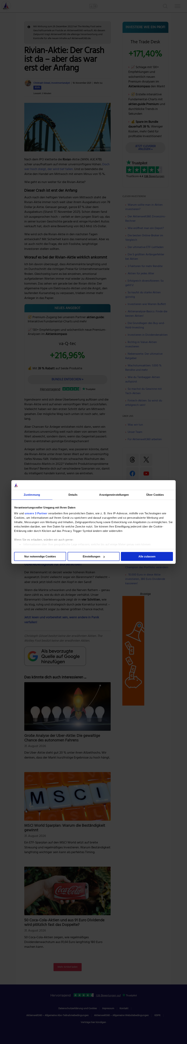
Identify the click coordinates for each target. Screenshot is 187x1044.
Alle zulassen (146, 556)
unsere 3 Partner (36, 513)
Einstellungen (91, 556)
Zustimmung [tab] (32, 494)
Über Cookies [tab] (155, 494)
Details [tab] (72, 494)
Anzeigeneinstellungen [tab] (114, 494)
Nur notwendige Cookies (40, 556)
